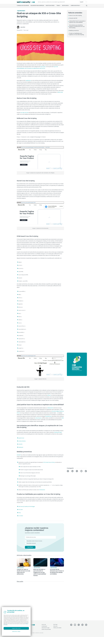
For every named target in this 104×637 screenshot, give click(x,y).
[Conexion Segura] (77, 365)
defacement (50, 407)
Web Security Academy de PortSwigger (26, 506)
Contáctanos (44, 626)
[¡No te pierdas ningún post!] (86, 625)
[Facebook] (68, 471)
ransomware (38, 418)
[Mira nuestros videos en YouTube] (75, 625)
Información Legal (45, 627)
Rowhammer (48, 416)
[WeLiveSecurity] (27, 2)
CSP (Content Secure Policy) (49, 462)
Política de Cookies (57, 627)
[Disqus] (40, 600)
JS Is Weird (20, 515)
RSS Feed (55, 624)
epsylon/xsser (21, 438)
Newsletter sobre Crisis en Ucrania (34, 541)
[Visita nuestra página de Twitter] (79, 625)
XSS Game (20, 509)
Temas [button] (58, 5)
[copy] (86, 471)
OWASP (19, 455)
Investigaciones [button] (50, 5)
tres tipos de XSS (24, 112)
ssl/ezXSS (20, 444)
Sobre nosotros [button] (75, 5)
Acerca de (44, 624)
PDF (63, 418)
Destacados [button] (65, 5)
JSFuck (49, 395)
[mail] (81, 471)
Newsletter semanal (31, 543)
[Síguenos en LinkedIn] (82, 625)
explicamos (28, 80)
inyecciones (43, 66)
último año (60, 92)
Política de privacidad (46, 629)
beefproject (20, 447)
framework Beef (58, 432)
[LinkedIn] (72, 471)
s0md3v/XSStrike (22, 441)
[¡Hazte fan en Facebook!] (71, 625)
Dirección (55, 626)
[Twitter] (77, 471)
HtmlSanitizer (42, 489)
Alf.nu (19, 512)
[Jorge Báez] (18, 27)
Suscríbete (30, 547)
